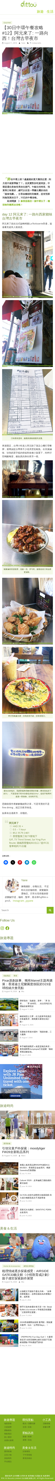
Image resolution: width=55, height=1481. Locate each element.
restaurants (36, 43)
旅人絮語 (8, 1437)
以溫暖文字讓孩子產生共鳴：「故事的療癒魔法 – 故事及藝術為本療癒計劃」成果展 (36, 1294)
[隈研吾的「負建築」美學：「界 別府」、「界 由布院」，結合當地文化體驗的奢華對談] (9, 999)
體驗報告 (8, 1430)
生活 (50, 11)
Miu (22, 991)
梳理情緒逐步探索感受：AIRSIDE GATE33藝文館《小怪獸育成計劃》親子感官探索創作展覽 (26, 1274)
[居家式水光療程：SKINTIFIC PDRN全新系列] (9, 1208)
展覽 (24, 1440)
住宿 (24, 1427)
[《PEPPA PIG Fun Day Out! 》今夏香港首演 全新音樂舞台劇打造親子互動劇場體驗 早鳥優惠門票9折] (9, 1335)
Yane (23, 43)
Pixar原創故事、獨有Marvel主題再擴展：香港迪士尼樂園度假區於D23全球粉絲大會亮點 (27, 984)
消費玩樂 (31, 1423)
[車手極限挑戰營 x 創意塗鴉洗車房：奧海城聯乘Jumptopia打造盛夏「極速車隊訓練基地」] (9, 1045)
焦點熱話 (7, 975)
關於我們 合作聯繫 (12, 1476)
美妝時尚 (8, 1458)
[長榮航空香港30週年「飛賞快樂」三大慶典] (9, 1030)
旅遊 (40, 11)
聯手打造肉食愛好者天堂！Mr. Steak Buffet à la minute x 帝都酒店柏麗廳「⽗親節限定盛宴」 (36, 1309)
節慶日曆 (46, 1427)
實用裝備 (7, 1143)
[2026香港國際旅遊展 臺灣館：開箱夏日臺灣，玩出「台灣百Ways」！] (9, 1321)
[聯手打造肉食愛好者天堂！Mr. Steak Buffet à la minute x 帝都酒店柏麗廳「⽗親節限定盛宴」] (9, 1305)
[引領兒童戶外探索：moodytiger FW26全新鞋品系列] (27, 1112)
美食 (30, 1427)
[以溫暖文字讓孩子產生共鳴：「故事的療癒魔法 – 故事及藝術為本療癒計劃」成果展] (9, 1290)
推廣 (30, 1436)
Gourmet (7, 22)
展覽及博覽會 (29, 1266)
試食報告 (26, 1451)
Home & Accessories (12, 1266)
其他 (30, 1440)
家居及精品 (27, 1458)
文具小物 (8, 1455)
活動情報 (46, 1423)
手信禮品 (8, 1461)
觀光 (24, 1423)
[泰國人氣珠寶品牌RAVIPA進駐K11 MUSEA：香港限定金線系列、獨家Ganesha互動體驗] (9, 1163)
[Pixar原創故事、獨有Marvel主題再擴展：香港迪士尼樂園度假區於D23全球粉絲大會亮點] (27, 944)
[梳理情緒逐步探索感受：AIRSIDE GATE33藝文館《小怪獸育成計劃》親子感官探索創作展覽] (27, 1234)
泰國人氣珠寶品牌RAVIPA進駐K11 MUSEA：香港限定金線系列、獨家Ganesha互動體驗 (35, 1167)
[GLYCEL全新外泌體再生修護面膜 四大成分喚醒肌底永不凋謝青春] (9, 1193)
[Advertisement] (27, 145)
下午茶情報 (27, 1455)
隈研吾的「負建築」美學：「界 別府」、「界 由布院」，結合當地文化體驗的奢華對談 (36, 1003)
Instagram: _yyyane (23, 900)
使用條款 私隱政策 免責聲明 (39, 1476)
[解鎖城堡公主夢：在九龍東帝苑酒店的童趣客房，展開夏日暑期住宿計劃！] (9, 1015)
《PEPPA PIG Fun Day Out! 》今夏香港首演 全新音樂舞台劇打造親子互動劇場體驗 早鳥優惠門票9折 (36, 1339)
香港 (15, 975)
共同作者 (23, 1476)
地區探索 (8, 1423)
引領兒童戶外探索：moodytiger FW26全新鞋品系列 (23, 1150)
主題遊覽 (8, 1427)
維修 (24, 1436)
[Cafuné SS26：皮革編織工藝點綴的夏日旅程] (9, 1179)
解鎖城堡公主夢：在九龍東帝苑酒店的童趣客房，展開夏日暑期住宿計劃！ (35, 1019)
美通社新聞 (8, 1440)
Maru (23, 1155)
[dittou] (28, 1)
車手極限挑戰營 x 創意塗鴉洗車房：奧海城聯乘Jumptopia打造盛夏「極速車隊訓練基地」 (36, 1049)
